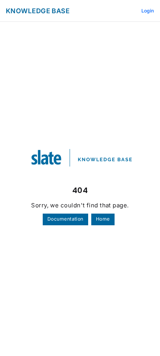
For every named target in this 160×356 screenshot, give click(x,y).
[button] (142, 336)
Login (147, 11)
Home (103, 219)
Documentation (65, 219)
